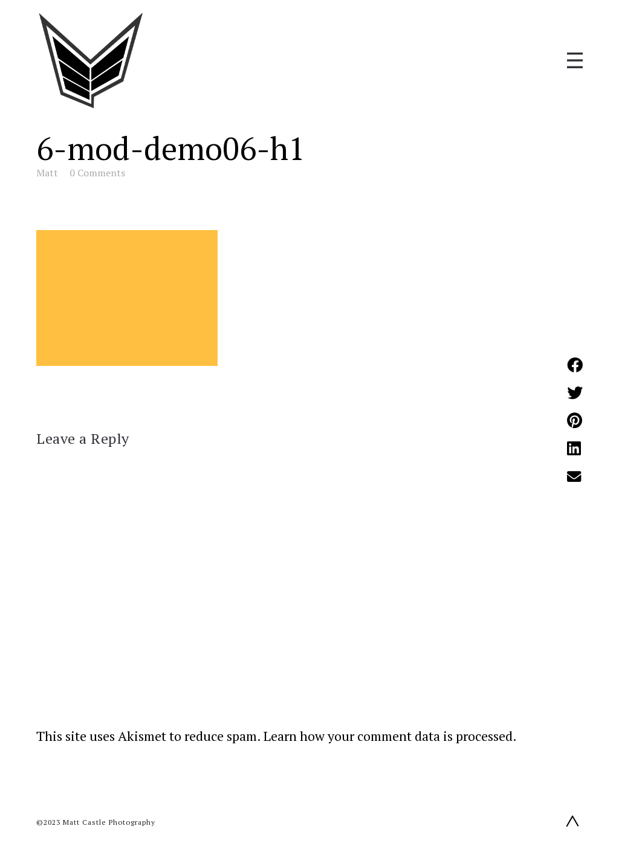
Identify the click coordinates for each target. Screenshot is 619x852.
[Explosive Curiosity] (90, 60)
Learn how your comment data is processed (388, 736)
